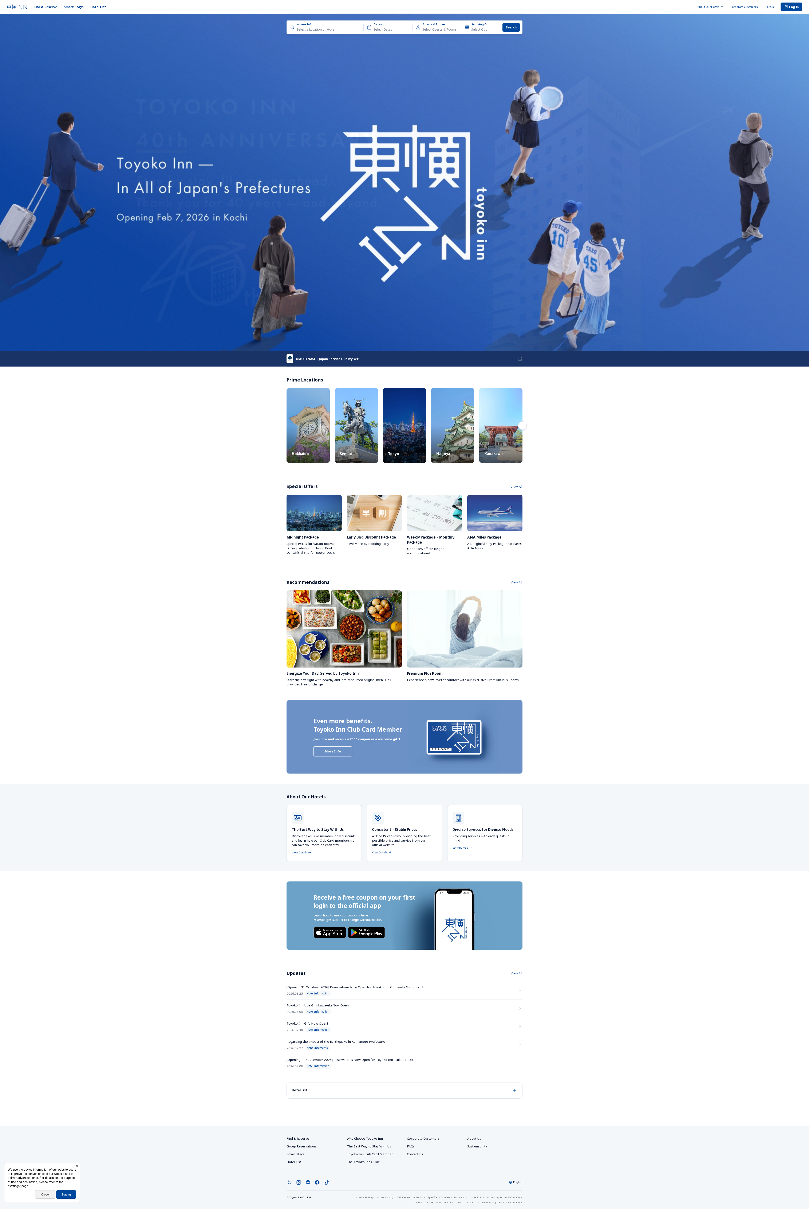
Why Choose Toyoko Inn (365, 1138)
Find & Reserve (45, 7)
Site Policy (478, 1197)
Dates (378, 24)
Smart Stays (74, 7)
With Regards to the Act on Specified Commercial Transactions (432, 1197)
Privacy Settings (364, 1197)
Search (511, 27)
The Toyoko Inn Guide (363, 1162)
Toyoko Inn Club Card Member (370, 1154)
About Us (474, 1138)
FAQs (770, 7)
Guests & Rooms (433, 24)
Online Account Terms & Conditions (433, 1202)
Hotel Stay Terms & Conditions (504, 1197)
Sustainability (477, 1146)
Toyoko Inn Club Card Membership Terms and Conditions (489, 1202)
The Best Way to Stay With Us (369, 1146)
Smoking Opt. (481, 24)
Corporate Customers (745, 7)
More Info (333, 751)
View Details (299, 852)
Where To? (304, 24)
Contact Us (415, 1154)
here (364, 915)
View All (516, 486)
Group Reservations (301, 1146)
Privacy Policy (385, 1197)
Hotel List (98, 7)
